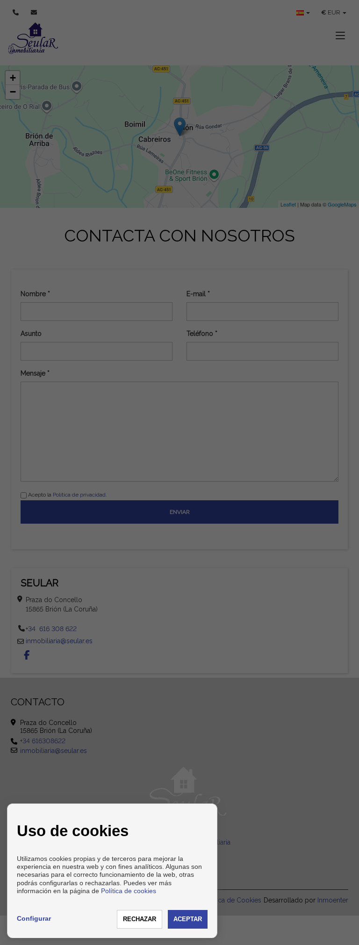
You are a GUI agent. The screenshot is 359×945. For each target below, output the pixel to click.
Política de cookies (128, 891)
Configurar (34, 918)
